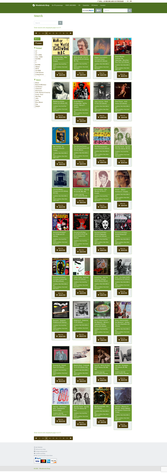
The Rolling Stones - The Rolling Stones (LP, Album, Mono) (81, 148)
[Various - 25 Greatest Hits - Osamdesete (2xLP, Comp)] (60, 395)
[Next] (71, 33)
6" (36, 61)
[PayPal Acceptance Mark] (45, 460)
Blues (37, 83)
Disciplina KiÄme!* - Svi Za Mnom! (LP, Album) (60, 234)
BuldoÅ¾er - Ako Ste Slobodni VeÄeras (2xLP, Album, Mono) (101, 279)
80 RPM (37, 65)
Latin (37, 100)
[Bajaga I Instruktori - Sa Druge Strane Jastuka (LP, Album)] (102, 46)
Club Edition (39, 72)
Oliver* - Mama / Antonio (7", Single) (121, 190)
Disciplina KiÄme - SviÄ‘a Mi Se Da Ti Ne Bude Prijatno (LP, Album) (80, 235)
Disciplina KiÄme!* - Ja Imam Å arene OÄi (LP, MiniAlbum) (60, 279)
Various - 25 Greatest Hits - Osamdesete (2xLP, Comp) (60, 408)
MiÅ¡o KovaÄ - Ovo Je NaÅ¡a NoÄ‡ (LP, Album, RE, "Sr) (81, 59)
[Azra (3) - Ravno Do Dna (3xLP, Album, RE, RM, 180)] (102, 354)
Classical (38, 88)
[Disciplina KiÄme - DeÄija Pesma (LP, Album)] (122, 221)
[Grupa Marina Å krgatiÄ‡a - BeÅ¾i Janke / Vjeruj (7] (81, 90)
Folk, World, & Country (42, 92)
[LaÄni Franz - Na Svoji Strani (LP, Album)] (81, 266)
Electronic (38, 90)
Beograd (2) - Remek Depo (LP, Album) (59, 366)
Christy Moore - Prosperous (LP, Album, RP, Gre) (60, 191)
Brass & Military (40, 84)
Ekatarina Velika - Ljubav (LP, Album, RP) (60, 102)
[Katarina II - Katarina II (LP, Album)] (81, 309)
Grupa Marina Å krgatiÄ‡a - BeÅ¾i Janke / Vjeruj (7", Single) (80, 104)
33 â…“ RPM (38, 57)
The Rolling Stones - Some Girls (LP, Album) (101, 147)
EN (131, 1)
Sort (37, 39)
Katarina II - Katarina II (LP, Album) (81, 321)
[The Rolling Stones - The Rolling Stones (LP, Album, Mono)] (81, 135)
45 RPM (37, 59)
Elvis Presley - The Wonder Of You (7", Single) (100, 191)
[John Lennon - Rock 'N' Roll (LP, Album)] (102, 90)
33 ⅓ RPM (38, 55)
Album (37, 66)
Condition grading (40, 453)
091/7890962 (38, 447)
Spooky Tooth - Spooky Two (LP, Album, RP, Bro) (81, 408)
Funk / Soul (39, 94)
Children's (38, 86)
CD (79, 5)
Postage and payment (41, 451)
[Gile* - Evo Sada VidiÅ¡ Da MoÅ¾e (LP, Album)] (122, 266)
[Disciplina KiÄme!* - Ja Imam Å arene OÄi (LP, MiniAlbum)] (60, 266)
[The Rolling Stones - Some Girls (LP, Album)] (102, 135)
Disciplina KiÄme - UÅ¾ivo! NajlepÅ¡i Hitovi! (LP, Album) (100, 234)
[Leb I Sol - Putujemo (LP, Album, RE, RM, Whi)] (122, 354)
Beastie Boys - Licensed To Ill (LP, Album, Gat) (81, 366)
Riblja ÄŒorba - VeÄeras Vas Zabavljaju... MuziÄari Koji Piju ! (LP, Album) (122, 59)
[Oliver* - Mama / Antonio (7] (122, 178)
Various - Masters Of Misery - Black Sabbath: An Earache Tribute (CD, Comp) (122, 409)
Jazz (36, 98)
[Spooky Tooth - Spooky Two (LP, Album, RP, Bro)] (81, 395)
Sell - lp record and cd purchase (44, 455)
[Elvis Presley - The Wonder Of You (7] (102, 178)
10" (36, 51)
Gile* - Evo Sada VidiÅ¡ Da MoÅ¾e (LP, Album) (122, 278)
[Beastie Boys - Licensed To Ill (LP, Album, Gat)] (81, 354)
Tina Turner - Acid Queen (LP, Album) (121, 102)
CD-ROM (38, 70)
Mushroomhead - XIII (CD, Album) (101, 407)
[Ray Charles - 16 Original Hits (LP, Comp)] (60, 135)
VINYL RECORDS (70, 5)
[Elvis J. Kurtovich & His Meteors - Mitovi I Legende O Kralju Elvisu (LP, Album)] (102, 309)
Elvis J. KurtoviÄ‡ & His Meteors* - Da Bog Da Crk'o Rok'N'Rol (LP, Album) (122, 323)
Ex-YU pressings (57, 5)
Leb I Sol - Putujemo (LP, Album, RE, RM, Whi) (121, 367)
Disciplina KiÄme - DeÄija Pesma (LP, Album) (121, 234)
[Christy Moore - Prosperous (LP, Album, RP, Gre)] (60, 178)
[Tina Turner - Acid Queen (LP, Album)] (122, 90)
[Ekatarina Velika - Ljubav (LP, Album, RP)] (60, 90)
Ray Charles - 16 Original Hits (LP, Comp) (58, 148)
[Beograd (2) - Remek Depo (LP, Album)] (60, 354)
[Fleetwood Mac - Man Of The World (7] (60, 46)
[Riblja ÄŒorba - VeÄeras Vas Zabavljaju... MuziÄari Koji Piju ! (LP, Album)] (122, 46)
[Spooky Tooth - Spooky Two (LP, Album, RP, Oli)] (122, 136)
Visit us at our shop (40, 449)
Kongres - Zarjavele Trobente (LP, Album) (60, 321)
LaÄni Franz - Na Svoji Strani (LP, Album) (81, 278)
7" (36, 63)
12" (36, 53)
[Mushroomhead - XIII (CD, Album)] (102, 395)
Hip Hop (38, 96)
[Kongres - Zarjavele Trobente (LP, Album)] (60, 309)
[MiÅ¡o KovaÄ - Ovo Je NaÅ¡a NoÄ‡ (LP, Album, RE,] (81, 46)
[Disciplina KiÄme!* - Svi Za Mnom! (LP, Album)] (60, 221)
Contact (102, 5)
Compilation (39, 74)
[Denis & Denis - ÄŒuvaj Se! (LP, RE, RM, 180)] (81, 178)
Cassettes (86, 5)
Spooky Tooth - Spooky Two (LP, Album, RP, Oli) (122, 147)
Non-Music (39, 102)
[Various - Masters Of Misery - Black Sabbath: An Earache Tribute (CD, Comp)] (122, 395)
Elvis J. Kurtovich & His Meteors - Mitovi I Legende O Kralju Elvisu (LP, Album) (101, 323)
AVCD (37, 68)
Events (95, 5)
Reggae (37, 106)
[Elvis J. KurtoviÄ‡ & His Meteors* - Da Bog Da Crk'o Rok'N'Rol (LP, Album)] (122, 309)
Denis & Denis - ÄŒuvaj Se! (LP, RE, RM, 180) (81, 190)
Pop (36, 104)
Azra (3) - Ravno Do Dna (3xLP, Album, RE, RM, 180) (102, 367)
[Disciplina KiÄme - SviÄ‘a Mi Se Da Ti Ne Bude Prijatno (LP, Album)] (81, 221)
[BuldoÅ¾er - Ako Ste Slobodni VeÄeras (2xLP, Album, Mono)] (102, 266)
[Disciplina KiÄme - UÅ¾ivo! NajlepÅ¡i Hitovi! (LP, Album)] (102, 221)
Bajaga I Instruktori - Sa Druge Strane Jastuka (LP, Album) (101, 59)
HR (128, 1)
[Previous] (36, 33)
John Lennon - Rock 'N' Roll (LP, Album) (101, 102)
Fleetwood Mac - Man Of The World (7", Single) (60, 59)
